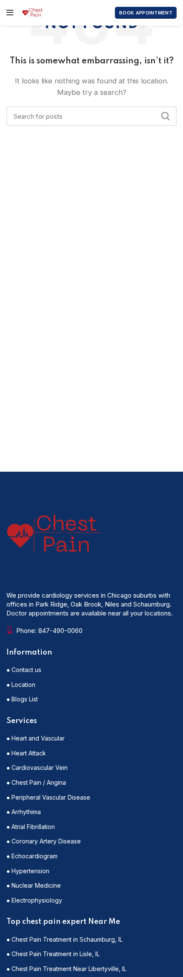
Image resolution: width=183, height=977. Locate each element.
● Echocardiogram (31, 856)
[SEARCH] (165, 116)
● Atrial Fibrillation (30, 826)
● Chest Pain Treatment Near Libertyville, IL (66, 968)
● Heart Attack (26, 753)
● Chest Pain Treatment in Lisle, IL (53, 953)
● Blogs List (22, 699)
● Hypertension (27, 870)
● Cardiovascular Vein (37, 767)
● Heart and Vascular (35, 738)
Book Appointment (145, 13)
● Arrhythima (23, 811)
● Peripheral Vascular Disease (48, 797)
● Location (20, 684)
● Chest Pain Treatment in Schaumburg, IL (64, 939)
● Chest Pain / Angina (36, 782)
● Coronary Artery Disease (43, 841)
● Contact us (23, 669)
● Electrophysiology (34, 900)
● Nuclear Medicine (33, 885)
